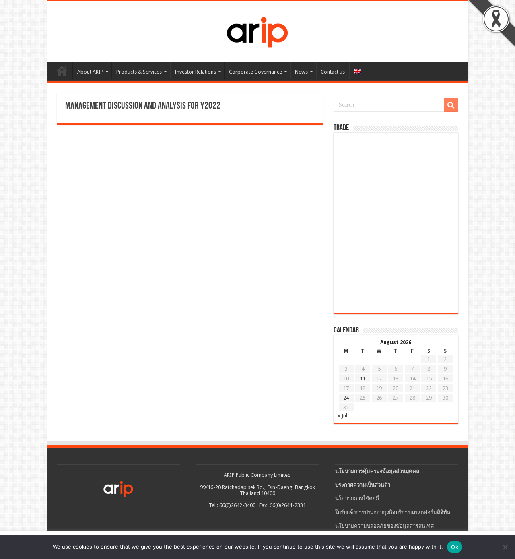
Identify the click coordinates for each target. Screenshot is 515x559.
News (301, 72)
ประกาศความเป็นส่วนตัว (362, 485)
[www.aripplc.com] (257, 30)
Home (62, 70)
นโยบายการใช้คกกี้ (357, 498)
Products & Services (139, 72)
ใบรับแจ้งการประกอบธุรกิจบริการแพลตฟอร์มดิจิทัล (392, 512)
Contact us (333, 72)
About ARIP (90, 72)
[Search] (451, 105)
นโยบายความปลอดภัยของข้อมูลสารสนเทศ (384, 526)
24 (346, 398)
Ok (454, 547)
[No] (505, 547)
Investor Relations (195, 72)
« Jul (342, 416)
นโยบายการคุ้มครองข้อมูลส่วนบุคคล (377, 471)
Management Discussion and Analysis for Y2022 (142, 106)
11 (362, 378)
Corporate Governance (255, 72)
